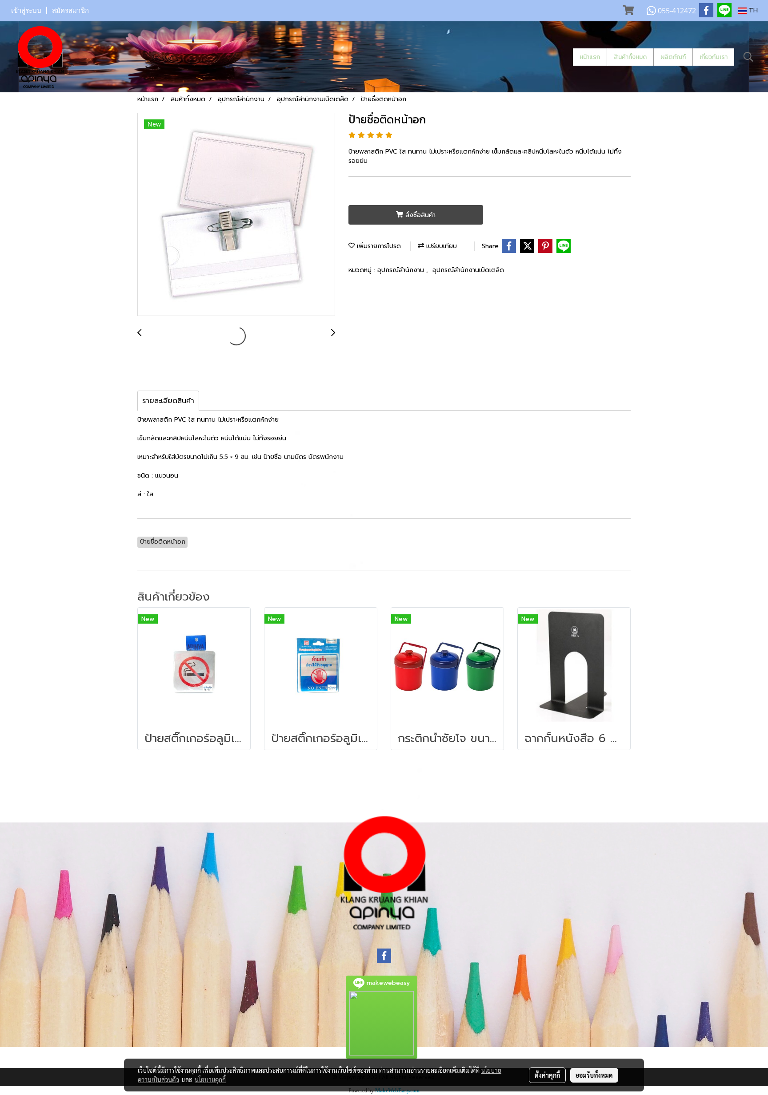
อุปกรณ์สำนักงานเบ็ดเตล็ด (468, 270)
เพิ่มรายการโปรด (378, 246)
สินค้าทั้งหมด (630, 57)
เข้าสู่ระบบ (26, 11)
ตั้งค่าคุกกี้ (547, 1075)
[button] (748, 56)
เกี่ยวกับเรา (714, 57)
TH (752, 10)
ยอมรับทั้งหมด (594, 1075)
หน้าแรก (590, 57)
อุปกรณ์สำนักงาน (401, 270)
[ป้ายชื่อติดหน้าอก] (236, 214)
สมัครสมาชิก (70, 11)
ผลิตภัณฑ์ (673, 57)
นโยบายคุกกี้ (210, 1079)
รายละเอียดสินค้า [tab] (168, 400)
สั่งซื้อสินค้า (419, 215)
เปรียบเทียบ (440, 246)
